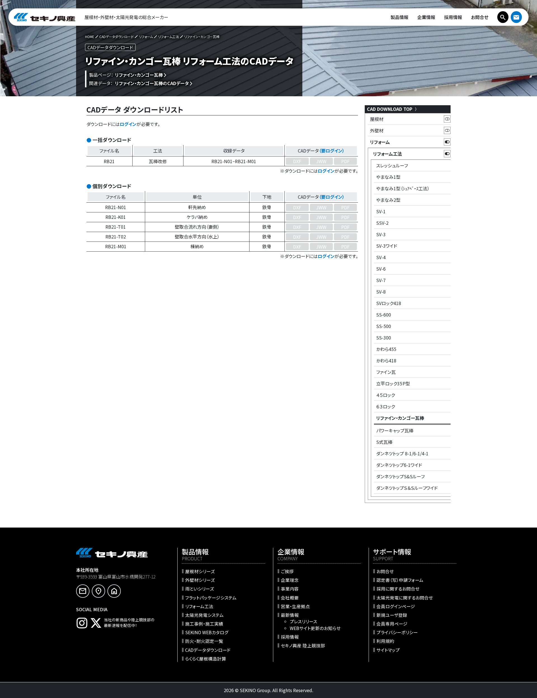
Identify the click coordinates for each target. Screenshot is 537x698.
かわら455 (386, 349)
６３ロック (385, 406)
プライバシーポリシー (397, 632)
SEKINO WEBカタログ (207, 632)
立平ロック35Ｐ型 (393, 383)
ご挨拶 (287, 571)
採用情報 (290, 636)
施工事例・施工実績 (204, 623)
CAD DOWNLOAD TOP (390, 109)
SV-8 (381, 291)
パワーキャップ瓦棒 (394, 430)
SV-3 (381, 234)
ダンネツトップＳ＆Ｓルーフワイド (407, 487)
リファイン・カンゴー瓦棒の (152, 83)
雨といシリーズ (199, 588)
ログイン (128, 124)
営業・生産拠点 (295, 606)
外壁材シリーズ (200, 580)
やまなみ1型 (388, 177)
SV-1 (381, 211)
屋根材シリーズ (200, 571)
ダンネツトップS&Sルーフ (400, 476)
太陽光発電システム (204, 615)
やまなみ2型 (388, 199)
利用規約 (385, 641)
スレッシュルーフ (392, 165)
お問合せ (385, 571)
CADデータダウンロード (208, 650)
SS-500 (383, 326)
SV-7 (381, 280)
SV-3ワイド (386, 245)
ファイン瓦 (386, 372)
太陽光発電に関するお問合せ (404, 597)
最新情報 (290, 615)
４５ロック (385, 395)
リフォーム (380, 142)
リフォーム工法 (387, 153)
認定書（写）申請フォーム (399, 580)
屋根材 (376, 119)
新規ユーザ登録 (391, 615)
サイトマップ (388, 650)
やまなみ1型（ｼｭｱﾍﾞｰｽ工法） (403, 188)
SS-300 (383, 337)
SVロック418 (388, 303)
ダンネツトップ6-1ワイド (399, 465)
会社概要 (290, 597)
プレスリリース (303, 621)
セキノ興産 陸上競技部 (303, 645)
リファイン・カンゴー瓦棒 (139, 74)
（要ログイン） (332, 150)
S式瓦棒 (384, 442)
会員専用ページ (392, 623)
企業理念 (290, 580)
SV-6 (381, 268)
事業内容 (290, 588)
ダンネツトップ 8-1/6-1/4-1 (402, 453)
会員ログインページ (395, 606)
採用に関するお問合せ (398, 588)
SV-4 (381, 257)
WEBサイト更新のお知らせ (315, 628)
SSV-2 (382, 222)
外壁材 (376, 130)
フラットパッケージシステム (211, 597)
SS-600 (383, 314)
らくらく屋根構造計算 (205, 658)
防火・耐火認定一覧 (204, 641)
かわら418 (386, 360)
